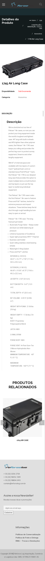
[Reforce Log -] (23, 4)
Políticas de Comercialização (28, 534)
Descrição (7, 113)
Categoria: (6, 97)
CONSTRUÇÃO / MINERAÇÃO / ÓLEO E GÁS (34, 26)
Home (34, 20)
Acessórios (38, 34)
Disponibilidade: (8, 91)
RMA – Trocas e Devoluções (28, 541)
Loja (40, 20)
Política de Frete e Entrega (27, 538)
